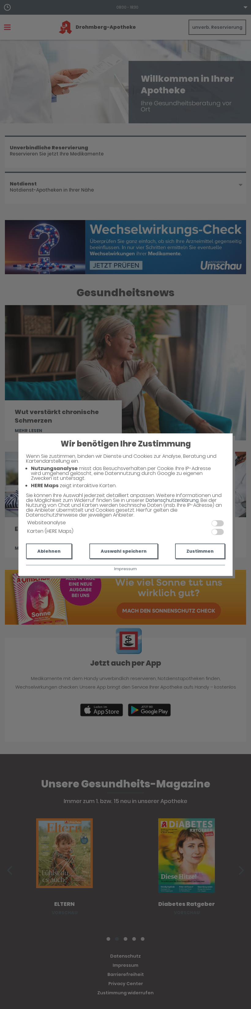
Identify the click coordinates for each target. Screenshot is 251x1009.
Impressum (125, 569)
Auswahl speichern (124, 551)
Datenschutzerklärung (172, 500)
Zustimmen (200, 551)
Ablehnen (49, 551)
